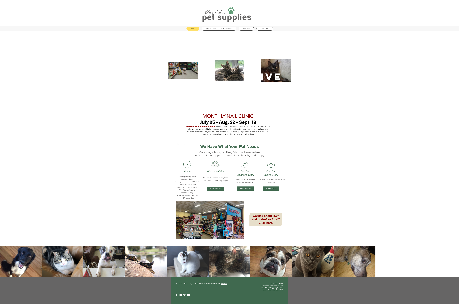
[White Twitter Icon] (184, 295)
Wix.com (224, 284)
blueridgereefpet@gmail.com (272, 286)
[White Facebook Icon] (175, 143)
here (269, 222)
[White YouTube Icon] (188, 295)
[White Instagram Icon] (180, 295)
